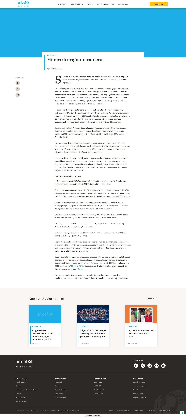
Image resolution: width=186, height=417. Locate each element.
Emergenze (58, 386)
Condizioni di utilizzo (123, 410)
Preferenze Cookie (164, 410)
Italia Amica (59, 394)
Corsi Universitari (60, 397)
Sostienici (123, 4)
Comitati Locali (99, 390)
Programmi (58, 382)
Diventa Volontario (105, 4)
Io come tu (52, 55)
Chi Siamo (62, 4)
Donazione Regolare (139, 382)
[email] (18, 95)
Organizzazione (21, 382)
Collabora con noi (21, 401)
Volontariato (98, 382)
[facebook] (18, 83)
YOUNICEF (97, 386)
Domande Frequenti (139, 397)
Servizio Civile (98, 394)
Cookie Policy (150, 410)
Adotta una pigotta (139, 386)
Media (90, 4)
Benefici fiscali (138, 394)
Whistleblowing (20, 397)
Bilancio (18, 386)
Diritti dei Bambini (60, 390)
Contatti (18, 394)
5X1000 (135, 390)
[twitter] (18, 89)
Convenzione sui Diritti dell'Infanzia (27, 390)
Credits (110, 410)
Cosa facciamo (77, 4)
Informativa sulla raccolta (93, 415)
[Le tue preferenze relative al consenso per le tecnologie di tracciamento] (182, 413)
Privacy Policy (138, 410)
